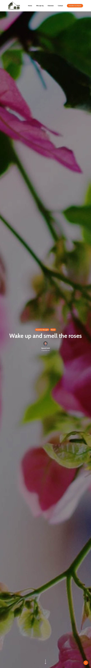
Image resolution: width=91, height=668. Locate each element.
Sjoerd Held (45, 348)
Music (53, 330)
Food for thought (42, 330)
